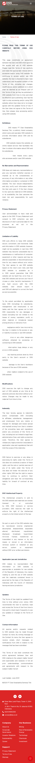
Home (4, 37)
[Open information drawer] (30, 758)
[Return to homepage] (10, 3)
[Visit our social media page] (15, 696)
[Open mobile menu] (31, 3)
